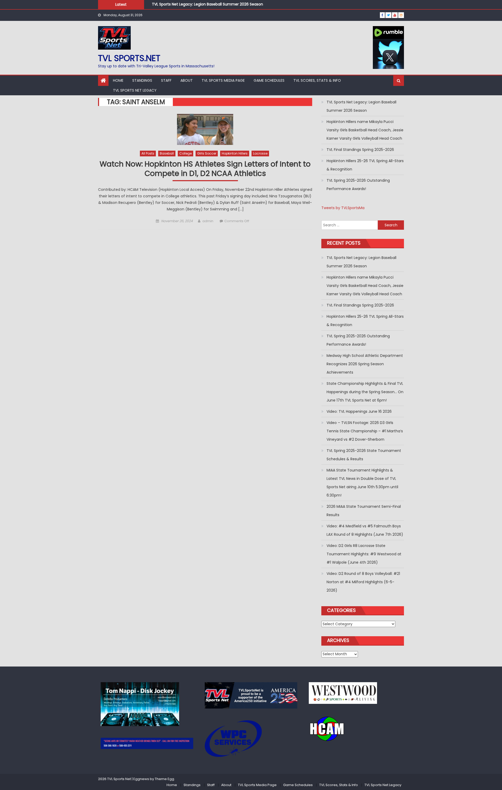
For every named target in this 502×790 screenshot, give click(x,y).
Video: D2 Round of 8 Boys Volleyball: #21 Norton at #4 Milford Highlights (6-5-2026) (363, 582)
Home (118, 80)
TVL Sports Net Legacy (135, 90)
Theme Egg (164, 778)
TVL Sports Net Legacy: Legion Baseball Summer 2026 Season (207, 4)
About (186, 80)
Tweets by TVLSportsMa (342, 207)
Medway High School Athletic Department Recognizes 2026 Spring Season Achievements (365, 364)
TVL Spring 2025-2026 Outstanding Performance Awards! (358, 184)
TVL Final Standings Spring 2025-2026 (360, 149)
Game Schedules (269, 80)
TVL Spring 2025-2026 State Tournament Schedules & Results (364, 455)
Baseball (167, 153)
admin (207, 221)
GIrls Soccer (206, 153)
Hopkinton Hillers (235, 153)
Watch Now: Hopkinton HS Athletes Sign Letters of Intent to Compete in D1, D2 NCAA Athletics (205, 169)
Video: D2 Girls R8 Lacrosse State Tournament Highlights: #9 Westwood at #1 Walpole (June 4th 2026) (364, 554)
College (185, 153)
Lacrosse (260, 153)
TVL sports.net (129, 58)
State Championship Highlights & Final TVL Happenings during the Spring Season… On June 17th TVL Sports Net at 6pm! (365, 392)
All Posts (147, 153)
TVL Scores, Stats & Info (317, 80)
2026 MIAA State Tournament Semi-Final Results (364, 510)
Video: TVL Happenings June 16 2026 (359, 411)
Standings (142, 80)
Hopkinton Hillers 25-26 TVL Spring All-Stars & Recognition (365, 165)
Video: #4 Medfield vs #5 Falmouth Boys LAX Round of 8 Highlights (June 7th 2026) (365, 530)
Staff (166, 80)
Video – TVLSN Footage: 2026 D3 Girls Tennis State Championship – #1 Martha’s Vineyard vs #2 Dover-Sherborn (365, 431)
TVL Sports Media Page (223, 80)
